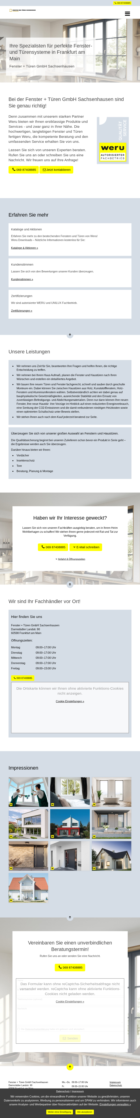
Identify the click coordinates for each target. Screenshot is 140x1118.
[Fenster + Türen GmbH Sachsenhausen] (22, 12)
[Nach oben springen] (70, 335)
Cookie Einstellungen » (70, 701)
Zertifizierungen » (21, 310)
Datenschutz (116, 1085)
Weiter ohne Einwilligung (59, 1112)
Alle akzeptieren (84, 1112)
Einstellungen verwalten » (115, 1104)
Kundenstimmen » (22, 279)
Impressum (115, 1082)
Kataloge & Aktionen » (24, 247)
